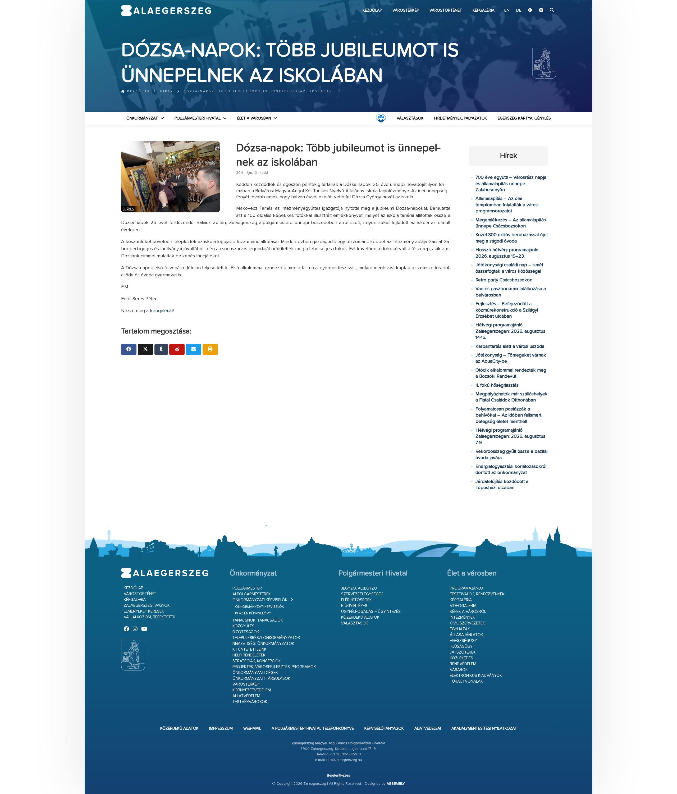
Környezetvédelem (251, 690)
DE (519, 10)
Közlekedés (461, 658)
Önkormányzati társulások (261, 679)
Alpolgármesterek (251, 594)
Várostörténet (445, 10)
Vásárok (459, 670)
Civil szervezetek (467, 623)
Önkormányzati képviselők (259, 600)
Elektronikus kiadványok (476, 676)
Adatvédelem (427, 729)
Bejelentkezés (338, 775)
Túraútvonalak (466, 681)
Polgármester (247, 588)
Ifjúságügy (461, 647)
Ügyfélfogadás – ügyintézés (371, 612)
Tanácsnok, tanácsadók (257, 620)
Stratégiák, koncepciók (256, 661)
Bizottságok (245, 632)
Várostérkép (405, 10)
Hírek (166, 91)
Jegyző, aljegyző (359, 588)
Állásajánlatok (466, 635)
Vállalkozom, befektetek (149, 617)
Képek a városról (468, 612)
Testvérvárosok (249, 702)
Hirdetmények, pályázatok (460, 118)
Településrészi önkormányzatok (266, 638)
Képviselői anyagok (384, 729)
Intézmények (462, 617)
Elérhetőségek (356, 600)
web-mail (252, 729)
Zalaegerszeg (166, 10)
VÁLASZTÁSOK (410, 118)
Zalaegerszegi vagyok (147, 606)
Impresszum (221, 729)
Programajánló (466, 588)
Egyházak (460, 629)
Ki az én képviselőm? (253, 613)
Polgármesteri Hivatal (198, 118)
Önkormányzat (142, 118)
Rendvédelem (463, 664)
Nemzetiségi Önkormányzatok (263, 644)
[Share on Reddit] (177, 349)
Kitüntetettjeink (249, 649)
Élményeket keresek (144, 611)
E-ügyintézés (354, 606)
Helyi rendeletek (249, 655)
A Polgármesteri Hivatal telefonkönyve (313, 729)
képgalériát (161, 310)
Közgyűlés (243, 626)
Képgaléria (484, 10)
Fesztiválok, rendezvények (477, 594)
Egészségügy (463, 641)
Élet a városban (254, 118)
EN (507, 10)
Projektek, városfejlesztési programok (274, 667)
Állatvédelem (246, 696)
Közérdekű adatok (360, 617)
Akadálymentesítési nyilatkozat (484, 729)
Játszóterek (463, 652)
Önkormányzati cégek (255, 673)
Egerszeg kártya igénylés (524, 118)
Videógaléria (463, 606)
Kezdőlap (372, 10)
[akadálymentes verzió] (541, 10)
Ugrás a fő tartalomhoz (543, 2)
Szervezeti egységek (362, 594)
